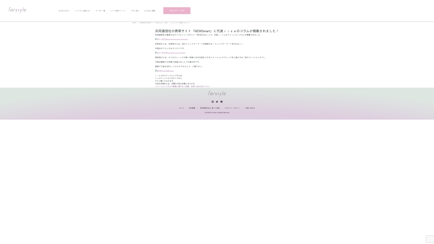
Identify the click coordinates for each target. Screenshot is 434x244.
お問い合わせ (250, 108)
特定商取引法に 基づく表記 (210, 108)
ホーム (181, 108)
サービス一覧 (100, 10)
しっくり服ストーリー (118, 10)
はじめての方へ (64, 10)
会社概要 (192, 108)
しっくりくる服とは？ (83, 10)
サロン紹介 (135, 10)
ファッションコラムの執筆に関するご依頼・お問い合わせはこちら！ (183, 86)
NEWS (134, 22)
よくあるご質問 (149, 10)
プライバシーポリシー (232, 108)
